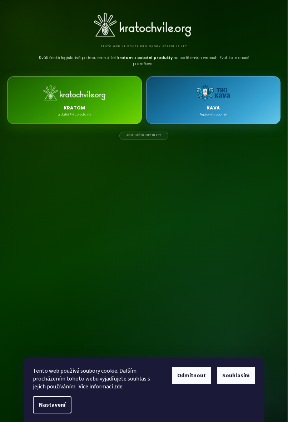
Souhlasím (236, 375)
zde (118, 387)
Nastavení (52, 405)
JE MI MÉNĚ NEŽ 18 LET (143, 135)
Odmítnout (191, 375)
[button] (74, 100)
